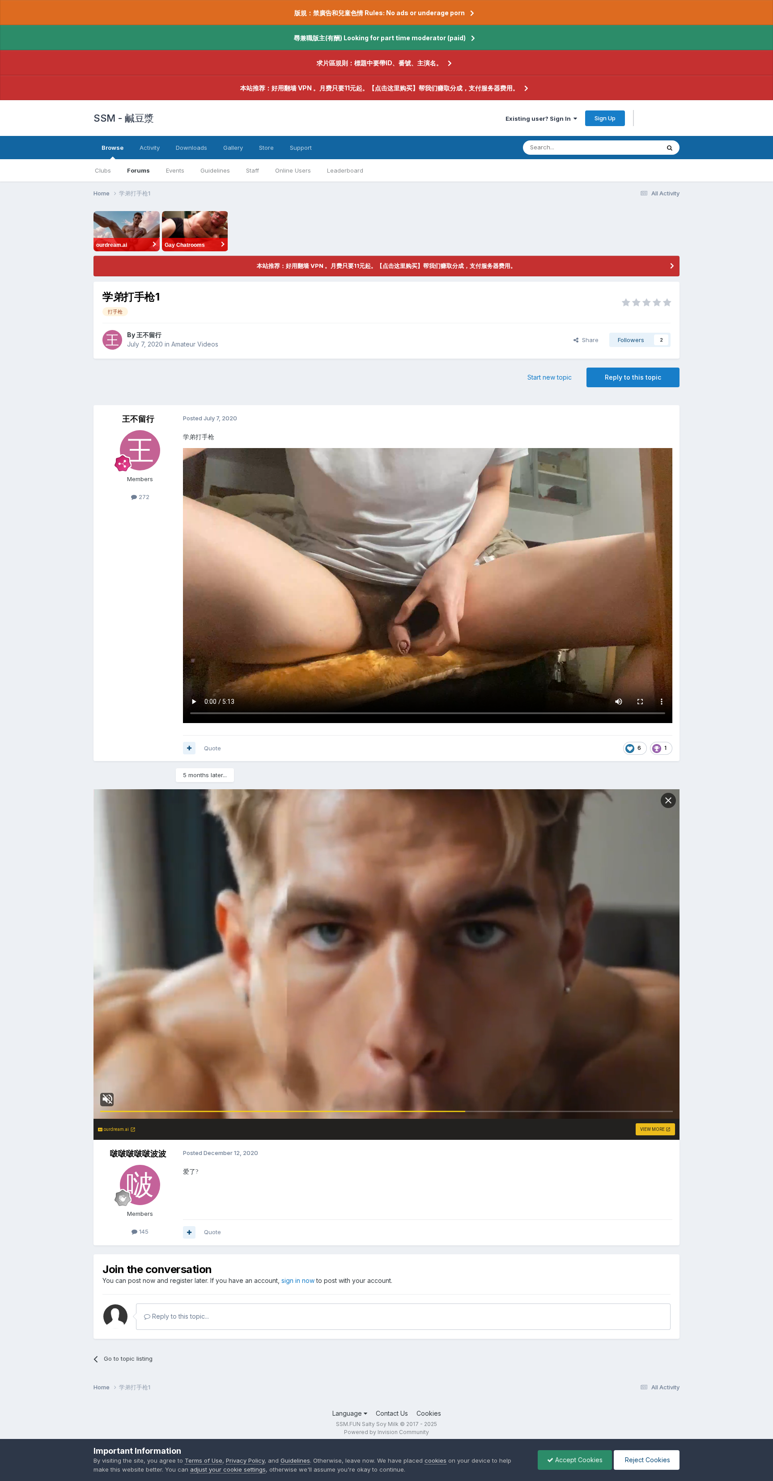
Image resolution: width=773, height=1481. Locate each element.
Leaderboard (345, 170)
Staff (252, 170)
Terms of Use (203, 1460)
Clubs (103, 170)
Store (266, 147)
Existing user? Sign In (539, 118)
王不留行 (148, 335)
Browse (112, 147)
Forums (138, 170)
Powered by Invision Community (386, 1432)
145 (143, 1231)
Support (301, 147)
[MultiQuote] (189, 748)
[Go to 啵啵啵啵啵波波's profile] (140, 1185)
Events (175, 170)
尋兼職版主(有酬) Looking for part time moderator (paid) (380, 38)
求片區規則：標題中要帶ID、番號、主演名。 (379, 63)
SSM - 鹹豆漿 (123, 118)
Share (588, 339)
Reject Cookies (646, 1460)
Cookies (428, 1413)
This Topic (634, 147)
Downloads (191, 147)
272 (143, 496)
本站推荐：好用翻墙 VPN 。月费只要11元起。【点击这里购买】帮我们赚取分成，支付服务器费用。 (379, 88)
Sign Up (605, 118)
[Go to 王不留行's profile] (112, 340)
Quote (212, 748)
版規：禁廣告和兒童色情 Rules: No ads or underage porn (379, 13)
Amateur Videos (194, 344)
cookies (435, 1460)
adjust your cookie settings (228, 1469)
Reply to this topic (633, 377)
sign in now (297, 1280)
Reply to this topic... (179, 1316)
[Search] (670, 147)
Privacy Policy (245, 1460)
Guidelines (215, 170)
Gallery (233, 147)
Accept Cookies (578, 1460)
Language (348, 1413)
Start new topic (549, 377)
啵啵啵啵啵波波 (138, 1153)
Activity (150, 147)
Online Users (293, 170)
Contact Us (392, 1413)
